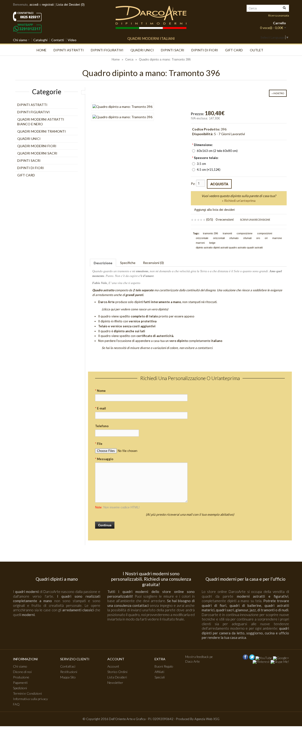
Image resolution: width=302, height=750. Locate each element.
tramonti (227, 233)
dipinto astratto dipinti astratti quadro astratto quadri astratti (229, 247)
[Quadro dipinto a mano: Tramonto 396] (122, 106)
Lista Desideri (117, 677)
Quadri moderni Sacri (37, 153)
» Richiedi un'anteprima (239, 201)
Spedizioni (20, 688)
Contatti (57, 40)
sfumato (234, 238)
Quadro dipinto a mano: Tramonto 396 (165, 59)
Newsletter (115, 683)
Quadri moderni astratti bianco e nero (40, 121)
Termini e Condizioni (27, 693)
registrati (48, 4)
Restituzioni (68, 672)
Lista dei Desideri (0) (70, 4)
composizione (244, 233)
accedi (33, 4)
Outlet (256, 50)
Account (113, 666)
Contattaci (67, 666)
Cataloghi (40, 40)
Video (72, 40)
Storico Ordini (117, 672)
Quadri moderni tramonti (41, 131)
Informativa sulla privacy (30, 699)
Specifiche (127, 263)
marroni (200, 242)
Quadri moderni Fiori (36, 146)
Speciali (160, 677)
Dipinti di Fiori (204, 50)
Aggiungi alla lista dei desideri (214, 209)
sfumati (247, 238)
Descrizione (103, 263)
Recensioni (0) (153, 263)
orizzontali (219, 238)
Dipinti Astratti (69, 50)
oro (258, 238)
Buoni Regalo (164, 666)
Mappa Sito (68, 677)
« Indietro (278, 93)
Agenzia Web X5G (206, 719)
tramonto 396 (210, 233)
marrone (277, 238)
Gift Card (234, 50)
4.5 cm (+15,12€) (208, 169)
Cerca (129, 59)
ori (266, 238)
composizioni (264, 233)
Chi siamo (20, 40)
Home (41, 50)
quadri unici (142, 50)
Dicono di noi (22, 672)
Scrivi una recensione (254, 219)
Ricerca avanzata (278, 15)
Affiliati (159, 672)
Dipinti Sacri (172, 50)
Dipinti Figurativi (107, 50)
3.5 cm (201, 164)
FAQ (16, 704)
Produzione (21, 677)
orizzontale (202, 238)
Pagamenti (20, 683)
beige (212, 242)
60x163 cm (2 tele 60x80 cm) (217, 151)
